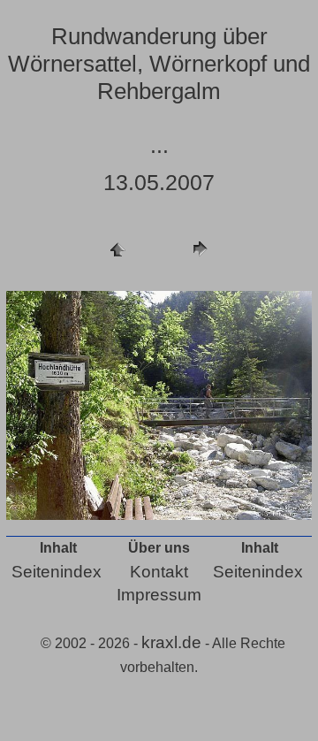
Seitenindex (56, 571)
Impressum (159, 594)
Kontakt (159, 571)
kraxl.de (171, 642)
